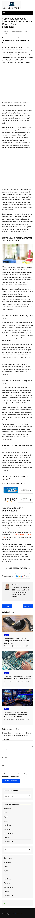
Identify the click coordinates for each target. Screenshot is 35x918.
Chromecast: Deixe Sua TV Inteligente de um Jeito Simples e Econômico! (17, 641)
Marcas (6, 821)
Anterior (8, 606)
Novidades (7, 825)
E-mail (4, 758)
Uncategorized (8, 841)
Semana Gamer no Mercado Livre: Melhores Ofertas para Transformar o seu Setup (15, 714)
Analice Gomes (10, 681)
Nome (4, 750)
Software (7, 837)
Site (3, 766)
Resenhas (7, 829)
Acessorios (7, 808)
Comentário (6, 739)
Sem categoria (8, 833)
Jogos (6, 817)
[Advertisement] (17, 82)
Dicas (5, 33)
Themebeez (18, 914)
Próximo (26, 606)
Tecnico (6, 31)
